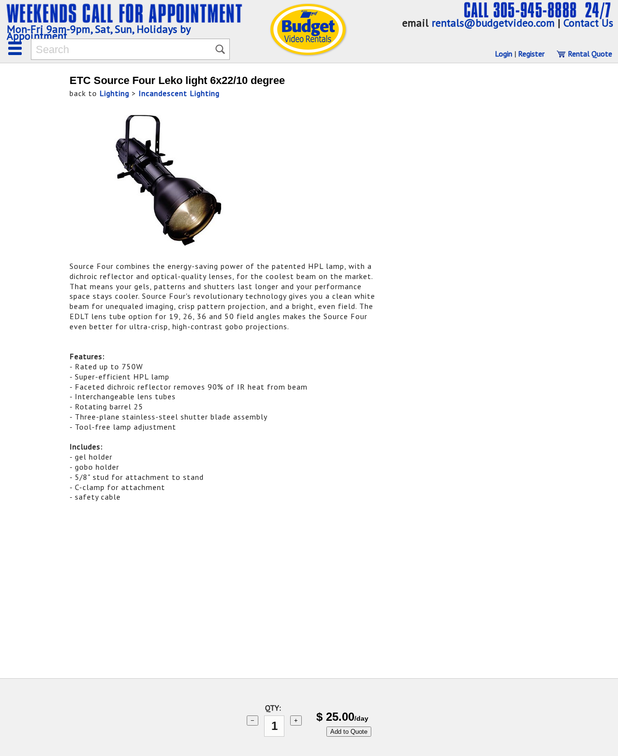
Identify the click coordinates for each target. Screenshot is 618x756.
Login (503, 53)
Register (531, 53)
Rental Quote (589, 53)
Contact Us (588, 22)
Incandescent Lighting (179, 93)
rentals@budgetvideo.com (493, 22)
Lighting (114, 93)
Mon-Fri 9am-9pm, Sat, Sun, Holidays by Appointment (98, 32)
